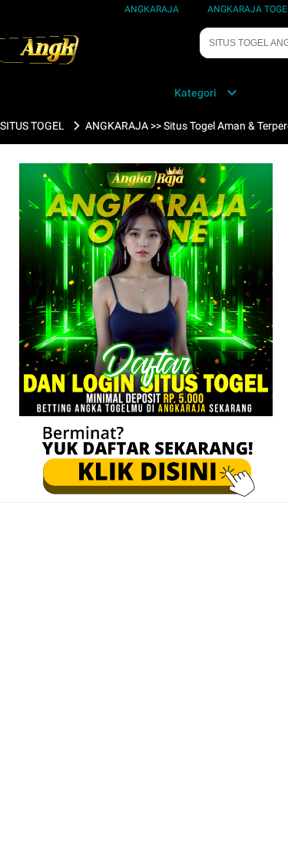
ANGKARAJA (151, 9)
